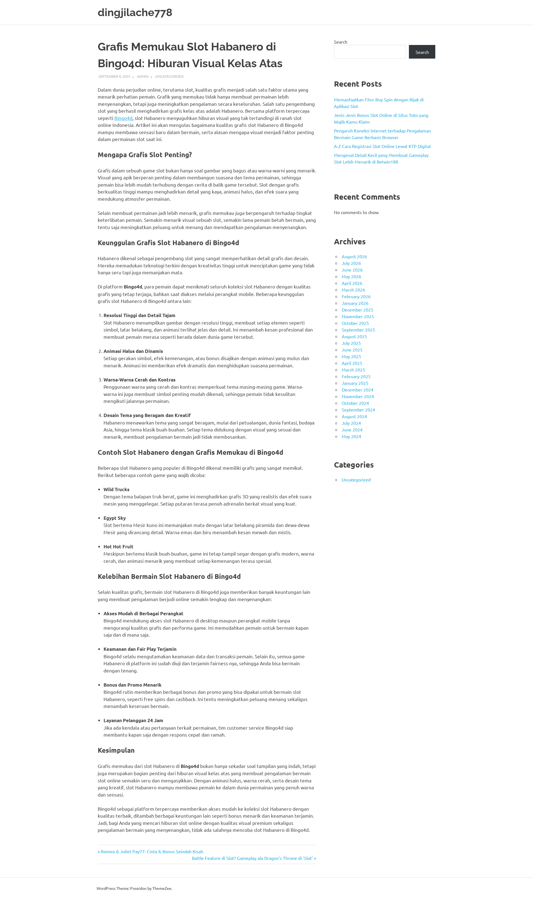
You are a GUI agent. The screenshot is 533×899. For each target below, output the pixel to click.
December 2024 (357, 389)
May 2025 (351, 356)
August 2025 (354, 336)
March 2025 (353, 369)
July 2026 (351, 263)
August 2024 (354, 416)
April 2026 (352, 283)
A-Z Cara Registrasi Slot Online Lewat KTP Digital (382, 146)
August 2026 (354, 256)
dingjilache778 (135, 12)
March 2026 (353, 289)
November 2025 (358, 316)
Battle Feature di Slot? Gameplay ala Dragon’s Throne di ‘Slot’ (252, 858)
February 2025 (356, 376)
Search (340, 41)
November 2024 (358, 396)
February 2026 (356, 296)
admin (143, 76)
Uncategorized (169, 76)
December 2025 (357, 309)
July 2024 (351, 423)
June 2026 (352, 269)
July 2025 (351, 343)
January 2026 (355, 303)
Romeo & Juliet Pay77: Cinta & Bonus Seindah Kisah (151, 851)
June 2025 (352, 349)
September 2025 (358, 329)
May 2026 (351, 276)
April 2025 (352, 363)
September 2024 (358, 409)
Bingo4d (123, 118)
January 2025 (355, 383)
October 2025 (355, 323)
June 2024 (352, 429)
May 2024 (351, 436)
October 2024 (355, 403)
